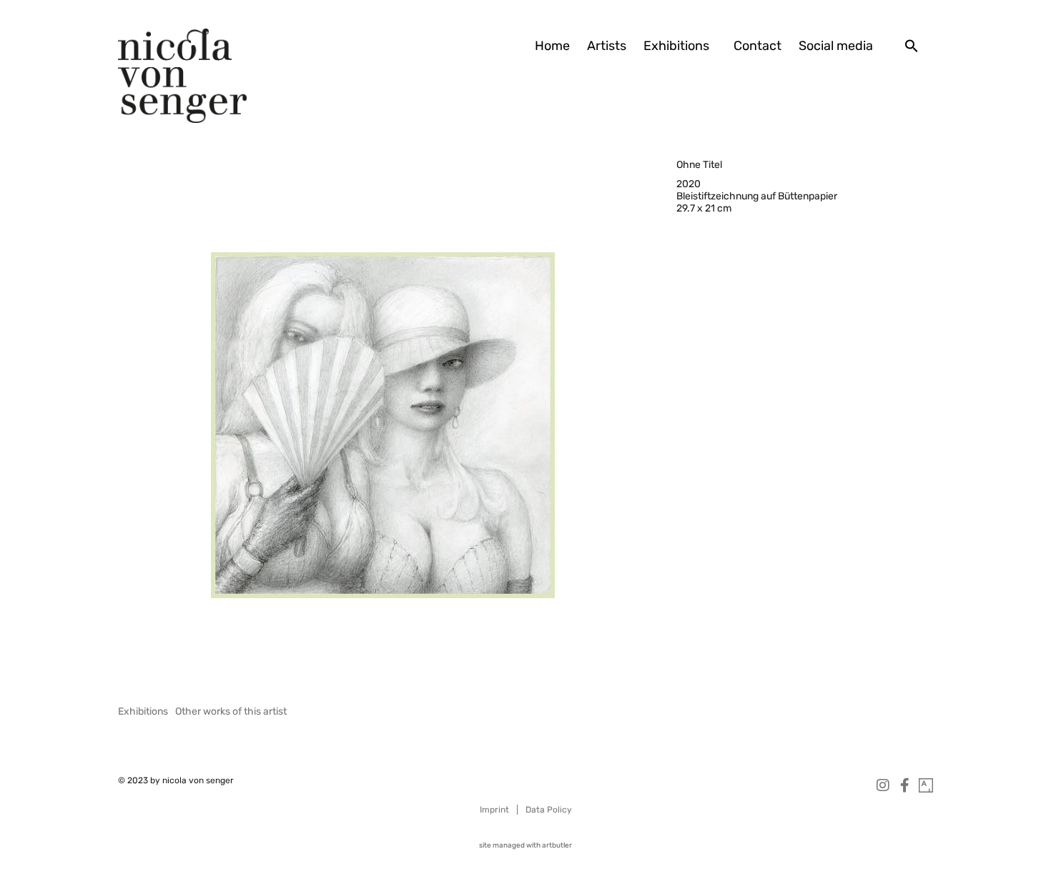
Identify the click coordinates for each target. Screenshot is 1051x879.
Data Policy (549, 810)
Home (552, 46)
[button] (911, 46)
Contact (757, 46)
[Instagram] (883, 785)
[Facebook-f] (904, 785)
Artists (606, 46)
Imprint (494, 810)
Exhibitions (676, 46)
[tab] (143, 711)
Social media (836, 46)
